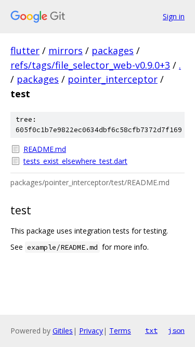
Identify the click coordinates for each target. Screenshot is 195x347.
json (176, 330)
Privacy (91, 331)
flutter (25, 50)
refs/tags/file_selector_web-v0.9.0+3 (90, 65)
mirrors (65, 50)
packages (113, 50)
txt (151, 330)
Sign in (174, 16)
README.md (44, 149)
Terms (120, 331)
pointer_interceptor (113, 79)
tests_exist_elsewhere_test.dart (75, 161)
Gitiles (63, 331)
